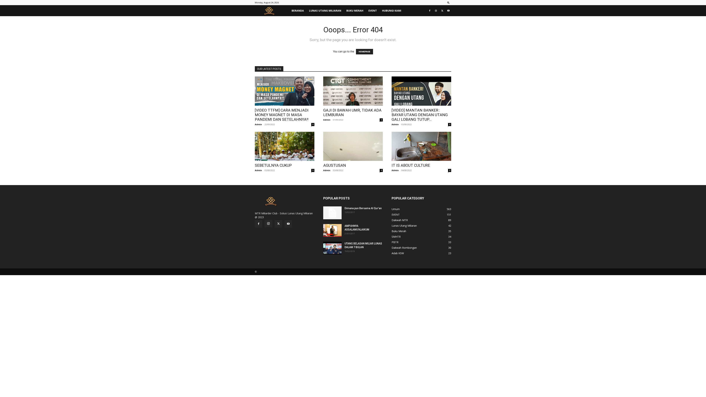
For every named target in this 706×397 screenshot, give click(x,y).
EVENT (372, 10)
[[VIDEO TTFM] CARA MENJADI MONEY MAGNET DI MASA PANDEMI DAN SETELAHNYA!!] (284, 91)
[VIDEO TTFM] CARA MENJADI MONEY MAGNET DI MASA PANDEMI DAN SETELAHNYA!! (282, 115)
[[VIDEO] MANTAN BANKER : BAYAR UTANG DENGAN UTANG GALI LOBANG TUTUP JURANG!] (421, 91)
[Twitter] (442, 10)
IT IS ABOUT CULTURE (411, 165)
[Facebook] (429, 10)
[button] (448, 2)
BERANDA (298, 10)
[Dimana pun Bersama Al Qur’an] (332, 212)
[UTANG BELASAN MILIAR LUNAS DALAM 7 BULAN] (332, 248)
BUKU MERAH (354, 10)
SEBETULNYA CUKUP (273, 165)
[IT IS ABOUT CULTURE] (421, 146)
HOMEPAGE (364, 51)
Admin (258, 124)
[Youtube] (448, 10)
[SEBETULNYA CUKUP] (284, 146)
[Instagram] (436, 10)
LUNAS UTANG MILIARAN (325, 10)
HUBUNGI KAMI (391, 10)
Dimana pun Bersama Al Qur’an (363, 208)
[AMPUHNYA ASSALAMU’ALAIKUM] (332, 230)
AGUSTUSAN (334, 165)
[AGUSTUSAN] (353, 146)
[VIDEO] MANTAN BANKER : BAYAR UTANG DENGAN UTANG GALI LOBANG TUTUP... (420, 115)
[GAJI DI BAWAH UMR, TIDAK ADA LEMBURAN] (353, 91)
